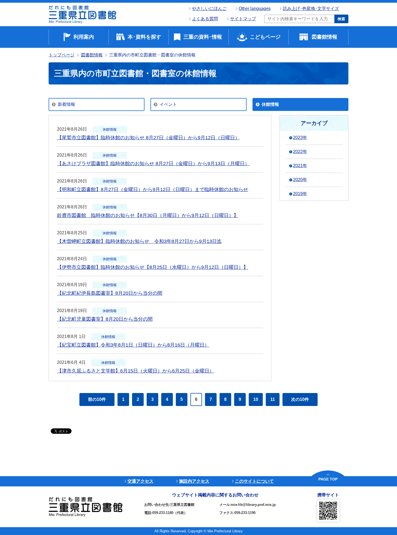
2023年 (300, 137)
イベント (168, 104)
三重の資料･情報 (202, 37)
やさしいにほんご (209, 8)
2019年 (300, 193)
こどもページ (265, 37)
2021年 (300, 165)
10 (255, 399)
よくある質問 (205, 18)
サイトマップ (243, 18)
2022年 (300, 151)
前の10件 (97, 399)
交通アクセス (140, 481)
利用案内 (83, 37)
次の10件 (300, 399)
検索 (341, 19)
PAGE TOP (328, 479)
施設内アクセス (194, 481)
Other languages (255, 8)
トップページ (62, 55)
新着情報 (66, 104)
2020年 (300, 179)
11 (272, 399)
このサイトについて (254, 481)
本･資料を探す (144, 37)
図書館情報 (324, 37)
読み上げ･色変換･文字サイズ (311, 8)
